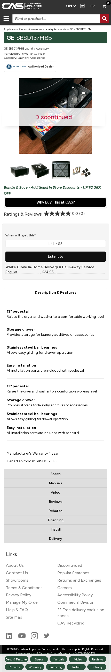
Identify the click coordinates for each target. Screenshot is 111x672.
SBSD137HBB (83, 29)
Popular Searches (73, 572)
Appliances (10, 29)
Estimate (55, 256)
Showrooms (17, 580)
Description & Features (55, 292)
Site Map (14, 617)
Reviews (55, 502)
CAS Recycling (70, 623)
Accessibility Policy (75, 594)
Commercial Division (75, 602)
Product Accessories (30, 29)
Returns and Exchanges (79, 580)
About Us (15, 565)
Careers (64, 587)
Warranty (35, 667)
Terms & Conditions (24, 587)
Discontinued (69, 565)
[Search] (104, 18)
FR (92, 6)
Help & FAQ (17, 609)
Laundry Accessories (56, 29)
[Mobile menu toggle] (6, 18)
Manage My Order (22, 602)
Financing (56, 520)
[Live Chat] (81, 6)
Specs (56, 474)
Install (56, 529)
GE (71, 29)
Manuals (55, 483)
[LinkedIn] (9, 638)
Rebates (55, 511)
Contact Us (17, 572)
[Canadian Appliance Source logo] (31, 6)
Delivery (55, 538)
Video (55, 492)
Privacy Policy (18, 594)
